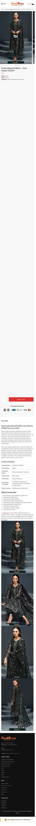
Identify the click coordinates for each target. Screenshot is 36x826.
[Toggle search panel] (29, 4)
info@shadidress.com (7, 750)
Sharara (3, 772)
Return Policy (4, 783)
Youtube (3, 804)
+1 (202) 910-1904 (8, 743)
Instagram (3, 807)
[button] (31, 4)
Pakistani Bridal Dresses (7, 759)
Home (2, 9)
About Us (3, 790)
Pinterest (3, 802)
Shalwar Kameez (5, 766)
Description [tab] (4, 421)
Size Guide (4, 787)
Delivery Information (6, 785)
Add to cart (21, 399)
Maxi (2, 768)
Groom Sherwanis (6, 764)
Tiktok (2, 806)
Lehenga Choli (5, 777)
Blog (2, 794)
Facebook (3, 800)
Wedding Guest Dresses (7, 761)
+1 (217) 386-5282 (12, 744)
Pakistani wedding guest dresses (12, 9)
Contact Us (4, 792)
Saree (2, 774)
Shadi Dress (6, 513)
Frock (2, 770)
